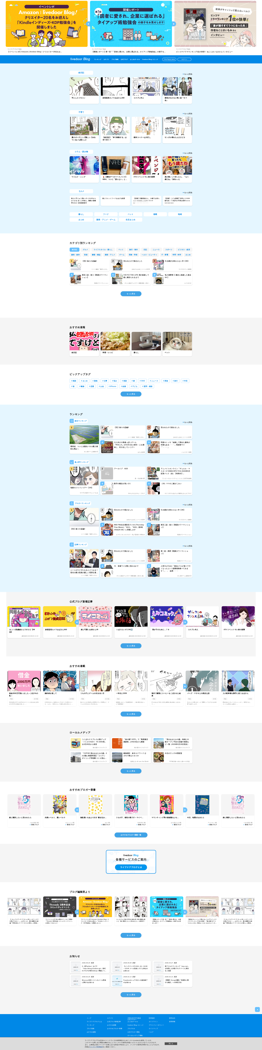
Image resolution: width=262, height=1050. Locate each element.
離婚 (82, 386)
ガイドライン (153, 1021)
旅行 (176, 381)
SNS (143, 381)
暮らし (81, 214)
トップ (89, 1018)
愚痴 (96, 381)
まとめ (81, 220)
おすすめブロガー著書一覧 (131, 835)
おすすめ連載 (111, 1025)
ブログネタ (131, 1028)
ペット (130, 214)
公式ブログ (124, 59)
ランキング (97, 59)
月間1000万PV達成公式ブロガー (134, 1018)
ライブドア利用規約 (96, 1047)
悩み (115, 381)
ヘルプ (151, 1032)
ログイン (184, 59)
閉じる (171, 1043)
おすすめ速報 (91, 1032)
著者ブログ (35, 824)
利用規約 (152, 1018)
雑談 (74, 381)
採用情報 (172, 1021)
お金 (102, 386)
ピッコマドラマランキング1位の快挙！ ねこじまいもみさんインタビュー (36, 52)
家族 (166, 381)
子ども (134, 386)
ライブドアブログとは (94, 1021)
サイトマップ (153, 1028)
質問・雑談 (148, 386)
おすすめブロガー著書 (114, 1028)
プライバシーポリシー (156, 1025)
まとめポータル (135, 59)
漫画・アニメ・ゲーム (106, 220)
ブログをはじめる (169, 59)
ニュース (154, 381)
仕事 (105, 381)
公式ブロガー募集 (134, 1032)
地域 (180, 214)
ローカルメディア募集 (135, 1035)
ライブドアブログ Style (15, 49)
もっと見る (188, 74)
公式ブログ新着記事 (114, 1021)
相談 (125, 381)
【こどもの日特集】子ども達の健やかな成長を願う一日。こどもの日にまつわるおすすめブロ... (129, 52)
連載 (155, 214)
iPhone (113, 386)
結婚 (124, 386)
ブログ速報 (115, 59)
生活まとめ (130, 220)
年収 (186, 381)
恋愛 (92, 386)
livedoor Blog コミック (150, 59)
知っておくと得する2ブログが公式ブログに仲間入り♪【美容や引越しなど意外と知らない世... (212, 52)
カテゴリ (106, 59)
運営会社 (172, 1018)
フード (106, 214)
